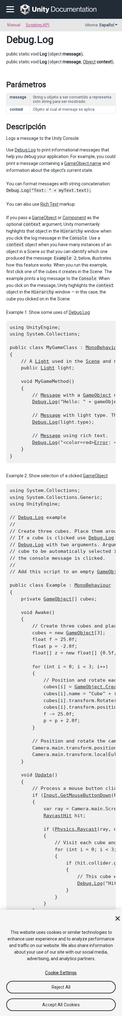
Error (101, 442)
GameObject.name (82, 163)
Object (89, 61)
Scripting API (37, 25)
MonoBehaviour (92, 585)
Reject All (61, 987)
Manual (13, 25)
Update (43, 775)
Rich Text (49, 204)
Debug (20, 39)
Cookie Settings (61, 972)
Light (42, 361)
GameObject (44, 217)
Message (50, 395)
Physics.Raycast (76, 829)
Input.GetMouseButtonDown (77, 795)
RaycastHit (57, 815)
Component (74, 217)
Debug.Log (25, 149)
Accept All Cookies (61, 1004)
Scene (93, 361)
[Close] (117, 918)
